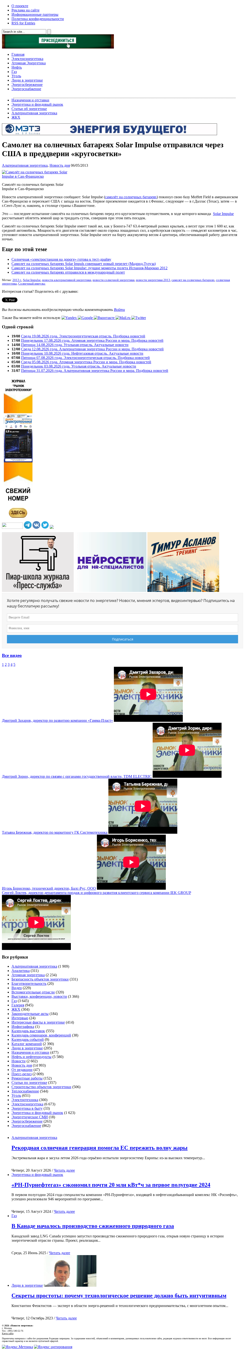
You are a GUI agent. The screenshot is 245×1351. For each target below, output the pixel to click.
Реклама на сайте (25, 10)
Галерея (17, 1005)
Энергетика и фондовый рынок (37, 104)
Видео (16, 988)
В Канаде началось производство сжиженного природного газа (92, 1226)
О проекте (19, 6)
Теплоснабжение (25, 1091)
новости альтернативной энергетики (66, 280)
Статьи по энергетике (29, 1083)
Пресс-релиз (21, 1074)
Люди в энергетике (27, 80)
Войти (119, 310)
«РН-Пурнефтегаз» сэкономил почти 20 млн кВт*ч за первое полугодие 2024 (110, 1185)
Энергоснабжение (26, 89)
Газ (14, 72)
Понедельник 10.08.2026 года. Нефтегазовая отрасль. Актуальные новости (82, 353)
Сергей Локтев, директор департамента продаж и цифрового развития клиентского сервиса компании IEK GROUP (96, 893)
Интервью (19, 1018)
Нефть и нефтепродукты (31, 1057)
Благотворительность (28, 984)
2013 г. (17, 280)
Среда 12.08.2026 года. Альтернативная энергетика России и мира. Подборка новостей (92, 349)
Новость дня (60, 165)
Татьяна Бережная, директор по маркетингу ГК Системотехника (54, 832)
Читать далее (64, 1170)
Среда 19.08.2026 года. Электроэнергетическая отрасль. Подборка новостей (83, 336)
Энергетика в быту (27, 1108)
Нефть (16, 67)
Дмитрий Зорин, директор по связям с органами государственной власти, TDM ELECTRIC (77, 776)
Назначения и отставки (30, 100)
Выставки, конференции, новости (39, 996)
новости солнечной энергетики (113, 280)
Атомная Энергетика (28, 63)
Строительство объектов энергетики (41, 1087)
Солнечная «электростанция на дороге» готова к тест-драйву (61, 259)
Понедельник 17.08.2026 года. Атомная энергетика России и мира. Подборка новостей (92, 340)
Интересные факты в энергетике (38, 1022)
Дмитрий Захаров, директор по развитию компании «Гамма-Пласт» (57, 720)
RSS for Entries (23, 23)
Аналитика (20, 971)
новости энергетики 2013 (153, 280)
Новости (18, 1061)
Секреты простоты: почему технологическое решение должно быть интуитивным (118, 1295)
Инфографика (22, 1027)
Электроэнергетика (27, 59)
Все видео (12, 655)
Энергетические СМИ (29, 1117)
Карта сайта (7, 1333)
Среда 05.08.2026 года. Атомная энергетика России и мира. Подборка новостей (86, 362)
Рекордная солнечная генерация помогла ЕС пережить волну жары (99, 1148)
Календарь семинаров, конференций (41, 1035)
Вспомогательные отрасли (33, 992)
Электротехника (24, 1100)
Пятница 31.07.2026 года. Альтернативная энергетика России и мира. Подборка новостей (94, 371)
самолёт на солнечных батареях (131, 197)
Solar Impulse (223, 214)
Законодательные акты (30, 1014)
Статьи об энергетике (29, 109)
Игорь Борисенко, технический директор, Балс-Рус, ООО (49, 888)
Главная (17, 54)
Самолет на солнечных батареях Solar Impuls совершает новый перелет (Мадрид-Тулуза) (83, 264)
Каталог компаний (26, 1044)
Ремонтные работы (27, 1078)
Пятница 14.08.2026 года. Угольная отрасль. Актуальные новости (74, 345)
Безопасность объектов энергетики (40, 979)
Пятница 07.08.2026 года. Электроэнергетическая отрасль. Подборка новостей (85, 358)
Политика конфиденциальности (37, 19)
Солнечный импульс (31, 283)
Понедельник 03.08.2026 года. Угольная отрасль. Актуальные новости (78, 366)
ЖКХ (15, 117)
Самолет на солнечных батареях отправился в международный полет (68, 272)
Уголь (16, 76)
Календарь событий (27, 1039)
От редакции (22, 1070)
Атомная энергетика (28, 975)
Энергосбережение (27, 85)
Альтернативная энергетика (34, 113)
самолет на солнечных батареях (193, 280)
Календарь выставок (28, 1031)
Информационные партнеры (34, 14)
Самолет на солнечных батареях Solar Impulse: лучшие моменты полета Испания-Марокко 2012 (89, 268)
